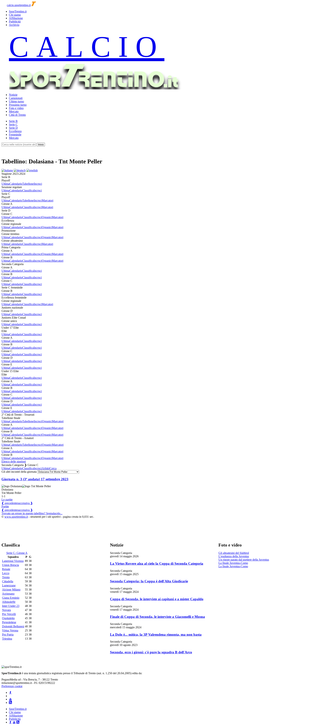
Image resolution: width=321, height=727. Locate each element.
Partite (5, 506)
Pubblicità (15, 21)
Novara (6, 610)
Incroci (38, 183)
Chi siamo (15, 14)
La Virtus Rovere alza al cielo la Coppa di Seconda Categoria (156, 563)
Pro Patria (8, 634)
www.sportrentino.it (16, 516)
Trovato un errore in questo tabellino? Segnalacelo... (31, 513)
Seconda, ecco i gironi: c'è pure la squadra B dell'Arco (151, 652)
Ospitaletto (8, 618)
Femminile (15, 134)
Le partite (7, 499)
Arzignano (8, 593)
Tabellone (28, 183)
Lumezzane (9, 585)
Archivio (14, 24)
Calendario (15, 183)
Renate (6, 569)
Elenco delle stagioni (13, 461)
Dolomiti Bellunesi (13, 626)
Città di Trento (17, 114)
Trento (6, 577)
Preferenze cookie (11, 686)
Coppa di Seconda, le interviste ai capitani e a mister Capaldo (156, 599)
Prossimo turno (18, 104)
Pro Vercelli (9, 614)
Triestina (7, 638)
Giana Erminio (10, 597)
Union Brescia (10, 565)
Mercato (14, 111)
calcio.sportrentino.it (19, 5)
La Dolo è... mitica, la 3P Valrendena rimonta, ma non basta (156, 634)
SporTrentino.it (18, 11)
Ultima (5, 183)
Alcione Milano (11, 589)
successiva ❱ (25, 503)
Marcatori (47, 200)
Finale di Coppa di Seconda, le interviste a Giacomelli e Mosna (157, 617)
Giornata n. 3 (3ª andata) (34, 479)
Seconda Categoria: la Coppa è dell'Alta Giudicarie (149, 581)
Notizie (13, 94)
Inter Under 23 (10, 605)
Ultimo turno (16, 101)
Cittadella (7, 581)
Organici (47, 217)
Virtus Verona (10, 630)
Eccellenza (15, 131)
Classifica (28, 190)
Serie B (13, 121)
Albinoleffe (8, 601)
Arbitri (46, 468)
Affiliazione (16, 18)
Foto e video (16, 108)
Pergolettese (9, 622)
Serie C (13, 124)
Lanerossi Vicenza (13, 560)
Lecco (5, 573)
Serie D (13, 127)
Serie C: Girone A (16, 552)
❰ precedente (9, 503)
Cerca (53, 468)
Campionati (15, 98)
